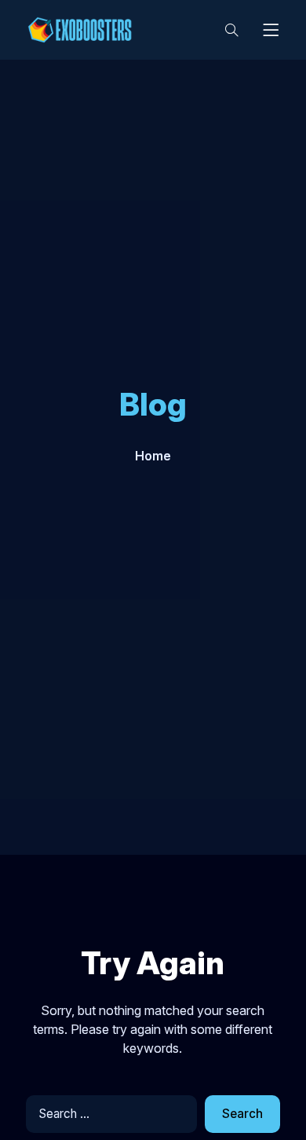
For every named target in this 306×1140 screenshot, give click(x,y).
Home (153, 456)
